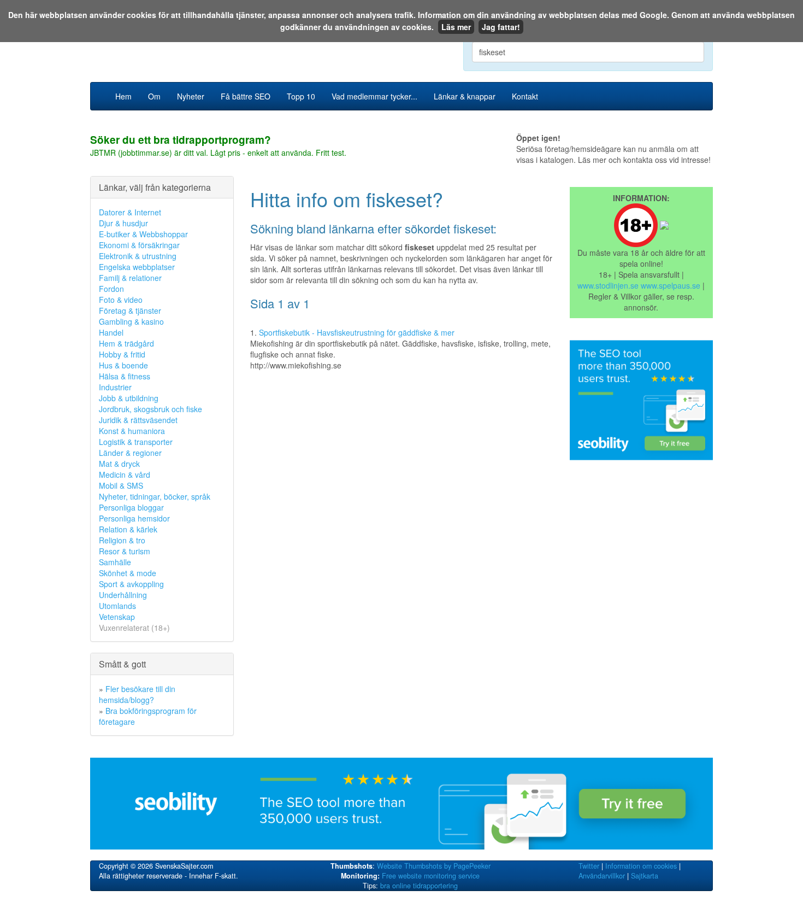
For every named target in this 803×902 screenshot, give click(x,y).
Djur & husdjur (123, 223)
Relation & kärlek (128, 529)
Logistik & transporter (136, 441)
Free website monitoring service (431, 876)
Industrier (115, 387)
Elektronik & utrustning (137, 255)
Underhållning (123, 594)
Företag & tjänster (130, 310)
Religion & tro (122, 540)
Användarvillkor (601, 876)
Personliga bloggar (131, 507)
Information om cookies (641, 866)
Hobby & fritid (122, 354)
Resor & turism (124, 551)
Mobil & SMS (121, 485)
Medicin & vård (124, 474)
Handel (111, 332)
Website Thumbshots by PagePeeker (434, 866)
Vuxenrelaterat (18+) (134, 627)
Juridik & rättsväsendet (138, 419)
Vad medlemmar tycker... (374, 96)
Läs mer (456, 26)
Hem (123, 96)
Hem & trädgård (126, 343)
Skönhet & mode (127, 572)
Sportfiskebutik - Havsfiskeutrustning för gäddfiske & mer (356, 332)
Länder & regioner (130, 452)
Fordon (111, 288)
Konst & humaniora (132, 430)
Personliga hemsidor (134, 518)
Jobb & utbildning (128, 398)
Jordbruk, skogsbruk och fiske (150, 408)
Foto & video (121, 299)
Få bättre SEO (245, 96)
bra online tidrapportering (419, 886)
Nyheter (190, 96)
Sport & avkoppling (131, 583)
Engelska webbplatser (137, 266)
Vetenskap (117, 616)
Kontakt (525, 96)
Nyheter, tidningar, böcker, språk (154, 496)
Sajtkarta (644, 876)
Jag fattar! (501, 26)
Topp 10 (301, 96)
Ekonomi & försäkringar (139, 244)
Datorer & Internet (130, 212)
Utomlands (117, 605)
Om (154, 96)
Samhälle (115, 562)
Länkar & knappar (464, 96)
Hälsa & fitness (124, 376)
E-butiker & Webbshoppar (143, 234)
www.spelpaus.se (670, 285)
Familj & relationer (130, 277)
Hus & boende (123, 365)
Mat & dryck (119, 463)
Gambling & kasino (131, 321)
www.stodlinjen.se (608, 285)
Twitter (588, 866)
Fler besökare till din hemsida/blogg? (137, 694)
